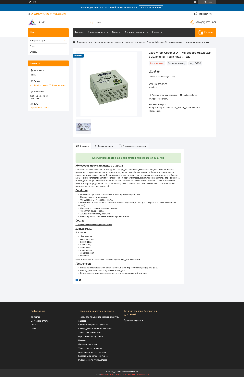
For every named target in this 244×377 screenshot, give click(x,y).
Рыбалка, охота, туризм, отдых (92, 360)
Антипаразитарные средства (92, 352)
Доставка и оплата (135, 32)
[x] (80, 280)
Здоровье (83, 321)
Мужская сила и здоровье (90, 336)
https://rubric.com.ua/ (39, 107)
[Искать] (92, 22)
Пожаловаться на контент (111, 374)
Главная (79, 32)
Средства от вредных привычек (93, 325)
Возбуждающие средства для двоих (95, 329)
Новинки (82, 340)
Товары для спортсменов (90, 348)
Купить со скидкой (151, 7)
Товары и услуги (96, 32)
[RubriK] (32, 22)
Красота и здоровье (103, 42)
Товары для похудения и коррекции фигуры (98, 317)
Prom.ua (134, 372)
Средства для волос (87, 344)
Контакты (157, 32)
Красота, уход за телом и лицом (130, 42)
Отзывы (33, 52)
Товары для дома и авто (89, 332)
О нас (115, 32)
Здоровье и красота (133, 320)
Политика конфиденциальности (136, 374)
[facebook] (77, 280)
